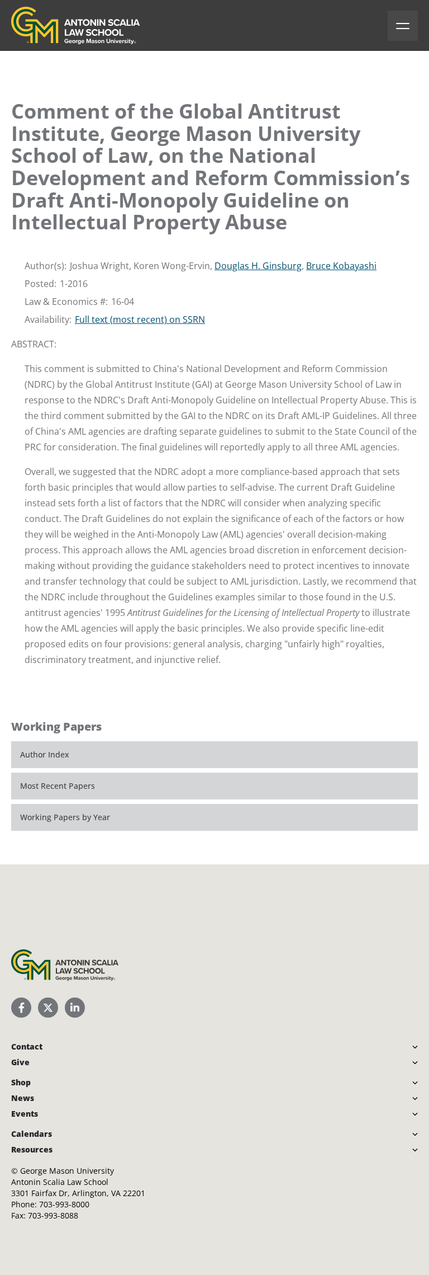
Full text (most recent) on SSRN (140, 319)
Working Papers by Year (65, 817)
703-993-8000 (64, 1204)
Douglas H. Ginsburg (258, 266)
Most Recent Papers (57, 785)
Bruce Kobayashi (341, 266)
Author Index (44, 754)
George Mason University (67, 1170)
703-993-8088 (53, 1215)
